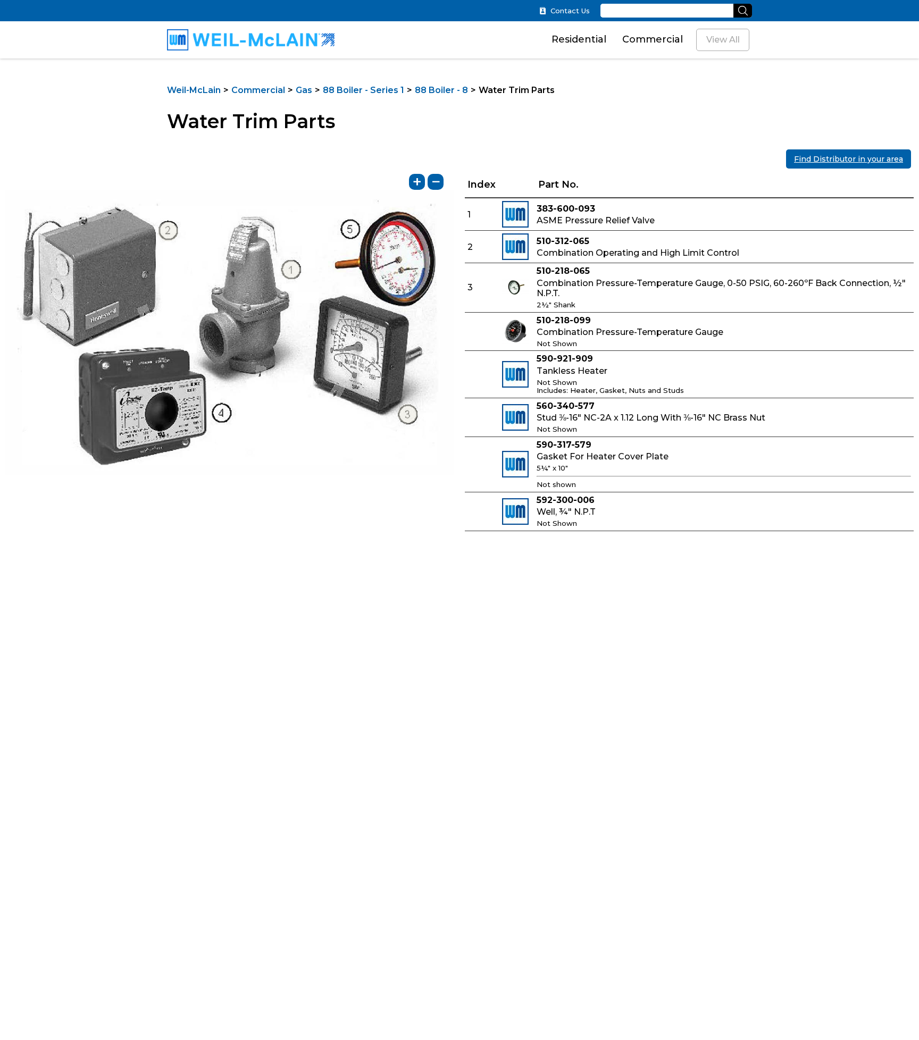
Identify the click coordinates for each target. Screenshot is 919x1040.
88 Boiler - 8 (441, 90)
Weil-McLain (194, 90)
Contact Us (570, 11)
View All (723, 40)
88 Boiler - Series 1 (363, 90)
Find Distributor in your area (848, 159)
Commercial (652, 39)
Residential (579, 39)
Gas (304, 90)
